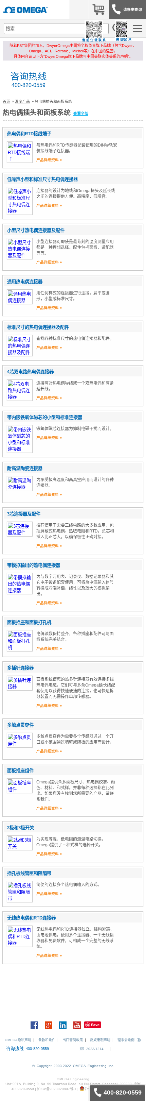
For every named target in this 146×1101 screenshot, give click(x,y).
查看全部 (80, 114)
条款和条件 (46, 1040)
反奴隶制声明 (100, 1040)
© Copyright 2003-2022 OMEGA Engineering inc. (73, 1066)
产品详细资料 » (49, 160)
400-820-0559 (28, 85)
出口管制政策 (72, 1040)
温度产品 (22, 101)
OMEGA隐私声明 (18, 1040)
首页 (6, 101)
